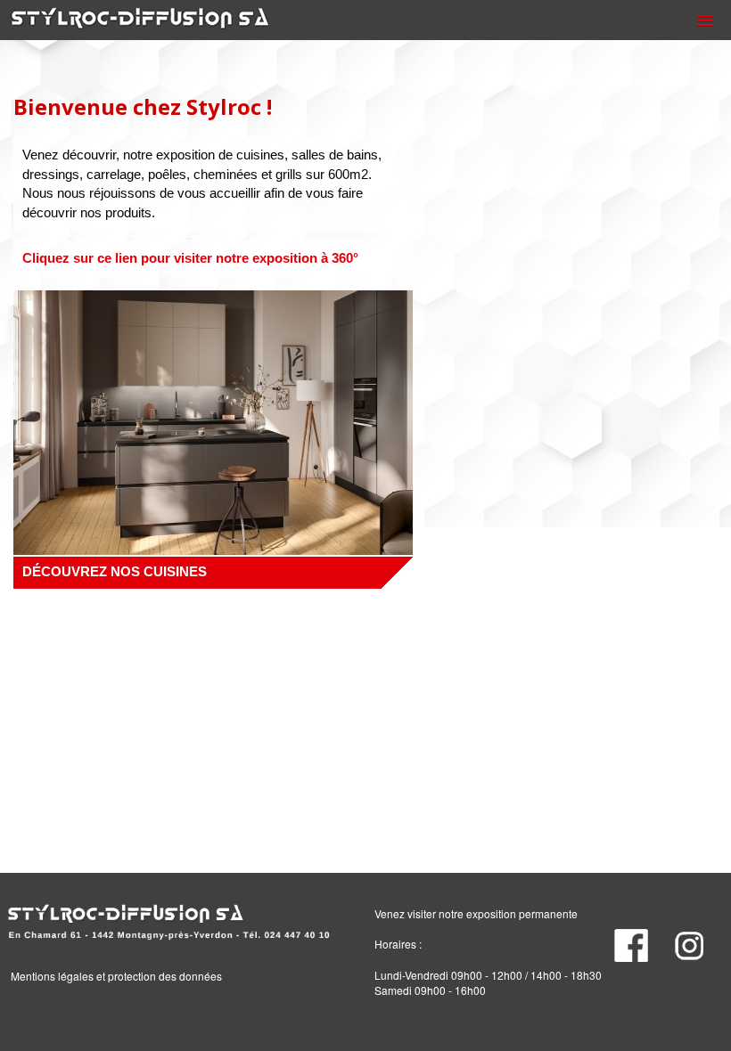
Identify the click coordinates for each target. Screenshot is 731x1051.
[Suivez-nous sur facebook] (639, 941)
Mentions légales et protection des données (116, 975)
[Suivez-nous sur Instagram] (700, 941)
